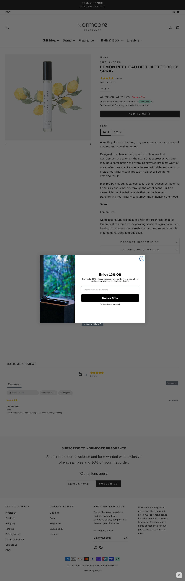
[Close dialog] (141, 258)
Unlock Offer (110, 298)
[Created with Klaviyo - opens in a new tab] (92, 324)
